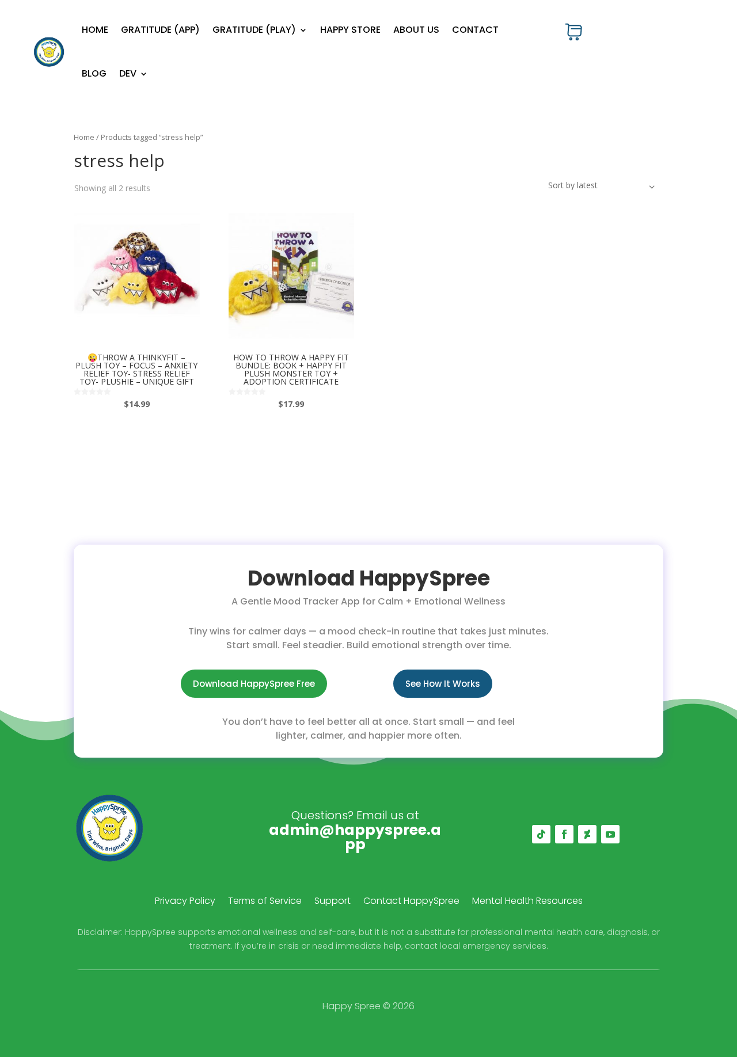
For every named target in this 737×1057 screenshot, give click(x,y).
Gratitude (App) (160, 29)
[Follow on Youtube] (610, 834)
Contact (475, 29)
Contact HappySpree (411, 902)
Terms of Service (265, 902)
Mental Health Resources (527, 902)
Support (332, 902)
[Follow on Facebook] (564, 834)
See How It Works (442, 684)
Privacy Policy (185, 902)
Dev (127, 73)
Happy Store (350, 29)
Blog (94, 73)
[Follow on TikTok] (541, 834)
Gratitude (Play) (254, 29)
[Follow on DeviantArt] (587, 834)
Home (95, 29)
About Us (416, 29)
